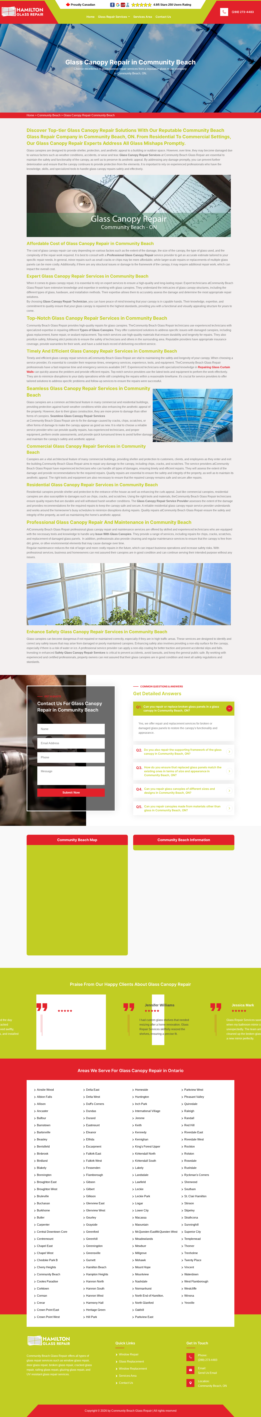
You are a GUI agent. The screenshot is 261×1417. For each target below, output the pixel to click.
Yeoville (189, 1302)
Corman (42, 1295)
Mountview (142, 1274)
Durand (91, 1118)
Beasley (42, 1139)
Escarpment (93, 1146)
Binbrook (42, 1153)
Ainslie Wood (45, 1089)
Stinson (189, 1203)
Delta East (92, 1089)
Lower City (142, 1210)
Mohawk (140, 1260)
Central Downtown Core (52, 1231)
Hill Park (91, 1316)
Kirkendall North (145, 1153)
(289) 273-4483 (243, 12)
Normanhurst (143, 1288)
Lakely (139, 1167)
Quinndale (190, 1103)
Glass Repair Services (112, 16)
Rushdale (190, 1167)
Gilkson (91, 1196)
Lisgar (139, 1203)
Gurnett (90, 1260)
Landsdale (141, 1174)
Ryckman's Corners (196, 1174)
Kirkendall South (145, 1160)
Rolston (189, 1153)
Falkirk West (94, 1160)
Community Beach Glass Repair (131, 1410)
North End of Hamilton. (149, 1295)
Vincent (189, 1267)
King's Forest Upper (147, 1146)
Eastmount (93, 1125)
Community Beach (49, 115)
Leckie (139, 1189)
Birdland (42, 1160)
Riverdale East (193, 1132)
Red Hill (189, 1125)
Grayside (91, 1224)
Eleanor (91, 1132)
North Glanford (144, 1302)
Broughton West (47, 1189)
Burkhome (43, 1210)
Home (90, 16)
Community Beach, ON (212, 1385)
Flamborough (94, 1174)
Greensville (93, 1253)
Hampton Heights (97, 1274)
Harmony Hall (95, 1302)
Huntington (142, 1096)
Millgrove (141, 1253)
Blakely (41, 1167)
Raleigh (189, 1111)
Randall (189, 1118)
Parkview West (193, 1089)
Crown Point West (48, 1316)
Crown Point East (48, 1309)
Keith (138, 1125)
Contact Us (163, 16)
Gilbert (90, 1189)
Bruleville (43, 1196)
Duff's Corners (95, 1103)
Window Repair (128, 1354)
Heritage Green (95, 1309)
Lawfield (140, 1182)
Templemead (192, 1238)
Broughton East (46, 1182)
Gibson (90, 1182)
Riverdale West (194, 1139)
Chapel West (45, 1253)
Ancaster (42, 1111)
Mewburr (140, 1245)
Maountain (141, 1224)
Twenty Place (192, 1260)
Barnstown (43, 1125)
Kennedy (140, 1132)
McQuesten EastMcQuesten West (156, 1231)
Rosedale (190, 1160)
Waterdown (191, 1274)
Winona (189, 1295)
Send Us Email (207, 1372)
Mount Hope (143, 1267)
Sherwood (190, 1182)
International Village (147, 1111)
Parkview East (144, 1316)
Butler (40, 1217)
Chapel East (45, 1245)
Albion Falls (44, 1096)
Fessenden (93, 1167)
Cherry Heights (46, 1267)
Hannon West (94, 1295)
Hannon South (95, 1288)
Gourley (91, 1217)
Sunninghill (191, 1224)
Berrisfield (43, 1146)
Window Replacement (133, 1368)
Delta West (93, 1096)
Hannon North (95, 1281)
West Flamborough (196, 1281)
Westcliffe (190, 1288)
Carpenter (43, 1224)
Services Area (142, 16)
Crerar (41, 1302)
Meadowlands (144, 1238)
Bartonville (43, 1132)
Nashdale (141, 1281)
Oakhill (139, 1309)
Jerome (140, 1118)
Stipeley (189, 1210)
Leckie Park (142, 1196)
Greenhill (92, 1238)
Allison (41, 1103)
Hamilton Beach (96, 1267)
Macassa (140, 1217)
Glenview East (95, 1203)
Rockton (189, 1146)
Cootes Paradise (47, 1281)
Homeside (141, 1089)
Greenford (92, 1231)
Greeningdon (94, 1245)
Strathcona (191, 1217)
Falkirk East (93, 1153)
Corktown (43, 1288)
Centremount (45, 1238)
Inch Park (141, 1103)
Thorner (189, 1245)
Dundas (91, 1111)
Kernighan (141, 1139)
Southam (190, 1189)
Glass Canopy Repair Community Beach (89, 115)
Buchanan (43, 1203)
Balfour (41, 1118)
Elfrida (90, 1139)
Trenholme (191, 1253)
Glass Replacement (131, 1361)
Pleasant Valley (194, 1096)
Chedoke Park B (47, 1260)
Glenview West (95, 1210)
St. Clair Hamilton (195, 1196)
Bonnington (44, 1174)
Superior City (192, 1231)
